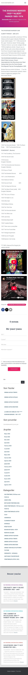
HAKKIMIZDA (7, 517)
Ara (4, 379)
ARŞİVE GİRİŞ (7, 500)
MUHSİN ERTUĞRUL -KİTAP (11, 529)
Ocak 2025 (7, 448)
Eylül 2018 (6, 481)
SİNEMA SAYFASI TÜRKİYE (10, 392)
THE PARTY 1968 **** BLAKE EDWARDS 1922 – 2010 (14, 588)
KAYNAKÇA (7, 523)
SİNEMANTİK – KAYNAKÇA (10, 553)
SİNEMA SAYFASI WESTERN (11, 407)
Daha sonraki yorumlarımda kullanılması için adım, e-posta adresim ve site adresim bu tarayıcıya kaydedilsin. (13, 363)
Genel (5, 514)
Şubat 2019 (7, 469)
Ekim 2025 (6, 439)
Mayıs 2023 (7, 454)
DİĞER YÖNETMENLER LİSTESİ (11, 511)
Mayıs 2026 (7, 433)
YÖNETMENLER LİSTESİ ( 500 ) (11, 559)
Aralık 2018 (7, 475)
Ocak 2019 (7, 472)
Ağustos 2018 (7, 484)
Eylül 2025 (6, 442)
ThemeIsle (18, 671)
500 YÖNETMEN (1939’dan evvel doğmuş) (16, 304)
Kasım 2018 (7, 478)
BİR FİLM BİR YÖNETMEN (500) (11, 503)
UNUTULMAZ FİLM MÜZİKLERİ (11, 556)
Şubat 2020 (7, 463)
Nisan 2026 (7, 436)
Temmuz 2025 (7, 445)
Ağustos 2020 (7, 460)
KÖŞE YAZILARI (8, 526)
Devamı (16, 601)
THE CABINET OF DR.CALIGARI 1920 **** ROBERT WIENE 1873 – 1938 (13, 615)
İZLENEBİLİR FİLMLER (9, 520)
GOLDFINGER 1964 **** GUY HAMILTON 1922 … (13, 646)
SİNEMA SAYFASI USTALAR (11, 397)
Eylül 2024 (6, 451)
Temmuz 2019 (7, 466)
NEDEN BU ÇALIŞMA (9, 532)
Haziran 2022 (7, 457)
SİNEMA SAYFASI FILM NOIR (11, 402)
